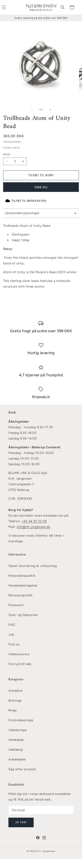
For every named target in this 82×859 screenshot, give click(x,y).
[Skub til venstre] (31, 109)
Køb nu (41, 187)
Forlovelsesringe (20, 720)
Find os (13, 644)
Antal (6, 154)
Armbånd (15, 691)
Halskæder (16, 740)
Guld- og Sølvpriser (23, 615)
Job (11, 634)
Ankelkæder (17, 759)
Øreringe (15, 700)
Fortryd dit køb (20, 664)
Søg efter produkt (22, 769)
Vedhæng (15, 749)
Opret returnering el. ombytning (32, 566)
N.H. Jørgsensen (45, 851)
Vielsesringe (17, 730)
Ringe (12, 710)
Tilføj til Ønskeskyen (29, 200)
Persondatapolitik (21, 576)
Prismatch (16, 605)
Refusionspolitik (20, 595)
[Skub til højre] (50, 109)
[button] (62, 7)
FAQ (11, 625)
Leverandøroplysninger (22, 213)
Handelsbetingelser (23, 585)
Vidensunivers (18, 654)
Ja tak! (21, 822)
